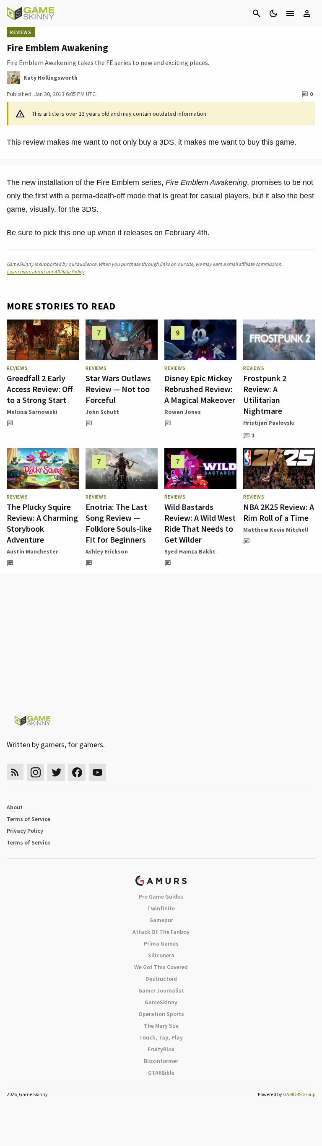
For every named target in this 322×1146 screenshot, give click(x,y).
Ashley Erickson (107, 551)
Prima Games (161, 943)
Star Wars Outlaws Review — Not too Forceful (118, 389)
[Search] (256, 13)
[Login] (307, 13)
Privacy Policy (25, 830)
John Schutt (102, 412)
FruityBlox (161, 1049)
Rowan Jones (182, 412)
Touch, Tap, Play (161, 1037)
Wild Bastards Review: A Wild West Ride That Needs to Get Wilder (200, 523)
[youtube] (97, 772)
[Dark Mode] (273, 13)
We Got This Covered (161, 967)
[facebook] (77, 772)
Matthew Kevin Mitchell (275, 529)
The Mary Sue (161, 1025)
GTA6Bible (161, 1072)
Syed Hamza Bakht (190, 551)
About (15, 807)
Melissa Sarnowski (32, 412)
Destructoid (161, 978)
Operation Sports (161, 1014)
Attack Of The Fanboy (161, 932)
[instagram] (35, 772)
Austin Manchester (32, 551)
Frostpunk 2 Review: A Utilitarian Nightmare (264, 394)
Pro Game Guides (161, 896)
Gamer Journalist (161, 990)
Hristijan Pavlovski (269, 422)
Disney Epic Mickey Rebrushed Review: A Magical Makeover (199, 389)
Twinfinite (161, 908)
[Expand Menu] (290, 13)
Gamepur (161, 920)
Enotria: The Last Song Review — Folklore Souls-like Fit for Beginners (119, 523)
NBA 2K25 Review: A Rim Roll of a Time (278, 512)
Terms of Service (28, 819)
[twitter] (56, 772)
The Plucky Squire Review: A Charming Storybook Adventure (42, 523)
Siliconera (161, 955)
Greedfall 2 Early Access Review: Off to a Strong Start (40, 389)
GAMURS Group (299, 1094)
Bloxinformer (161, 1061)
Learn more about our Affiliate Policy (45, 271)
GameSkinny (161, 1002)
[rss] (15, 772)
